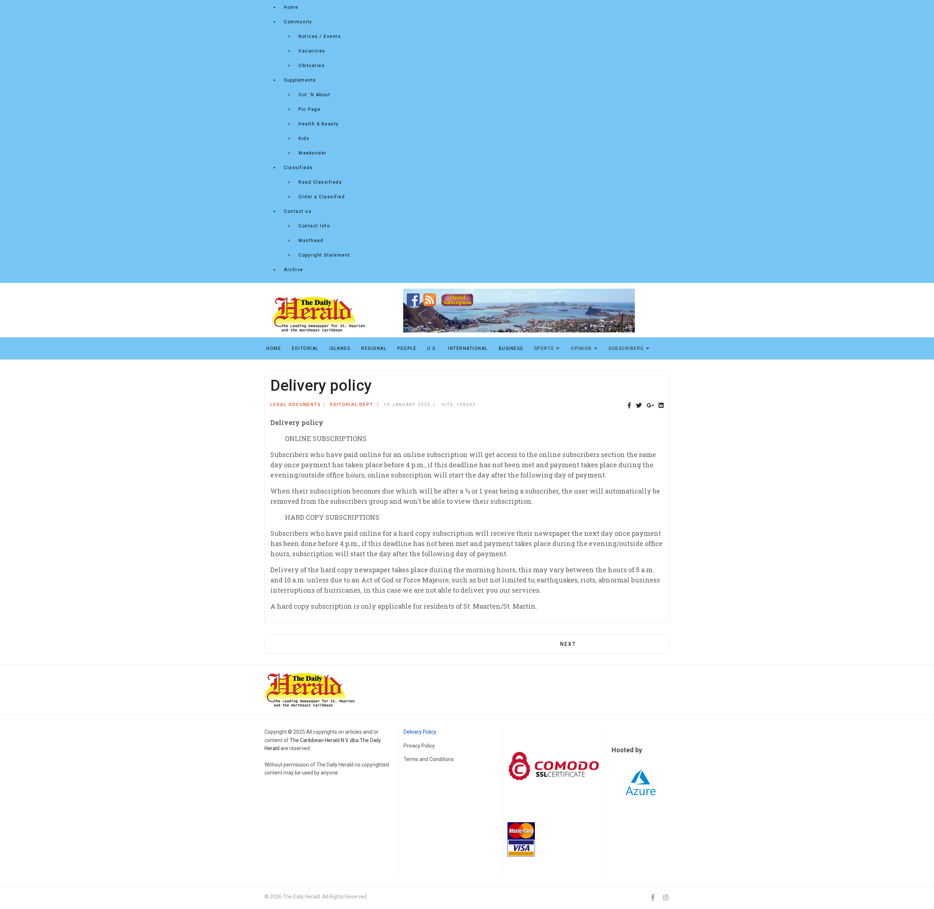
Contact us (298, 211)
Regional (373, 348)
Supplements (300, 80)
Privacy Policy (419, 746)
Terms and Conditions (429, 759)
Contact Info (314, 226)
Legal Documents (295, 404)
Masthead (310, 240)
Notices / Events (319, 36)
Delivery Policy (420, 732)
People (406, 348)
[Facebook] (629, 406)
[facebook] (653, 897)
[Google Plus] (650, 406)
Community (298, 21)
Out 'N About (314, 94)
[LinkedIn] (661, 406)
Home (291, 7)
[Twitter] (639, 406)
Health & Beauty (318, 123)
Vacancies (311, 51)
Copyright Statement (324, 255)
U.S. (432, 348)
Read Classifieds (320, 182)
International (468, 348)
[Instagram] (666, 897)
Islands (340, 348)
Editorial (305, 348)
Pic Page (309, 109)
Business (511, 348)
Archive (293, 269)
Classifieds (298, 167)
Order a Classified (321, 196)
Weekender (312, 153)
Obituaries (311, 65)
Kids (303, 138)
